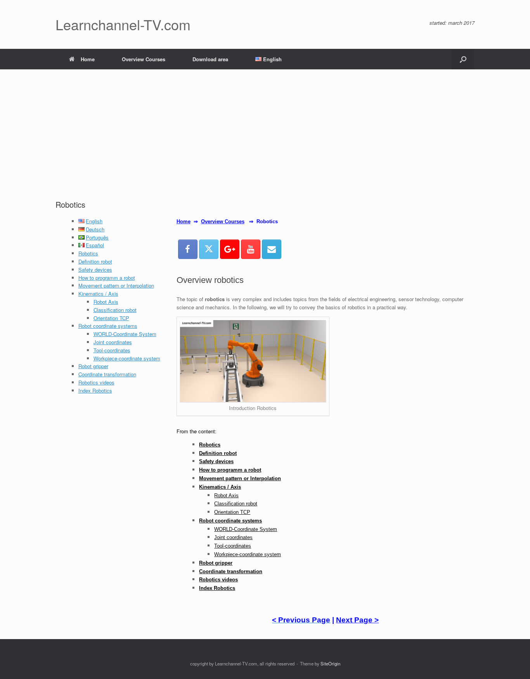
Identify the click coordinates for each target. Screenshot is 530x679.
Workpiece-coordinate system (127, 358)
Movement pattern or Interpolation (116, 285)
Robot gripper (93, 366)
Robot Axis (106, 301)
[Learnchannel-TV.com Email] (271, 249)
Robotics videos (96, 382)
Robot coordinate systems (107, 325)
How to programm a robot (106, 277)
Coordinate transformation (107, 374)
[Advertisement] (265, 141)
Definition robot (95, 261)
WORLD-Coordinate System (125, 334)
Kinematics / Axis (98, 293)
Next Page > (357, 620)
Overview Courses (143, 59)
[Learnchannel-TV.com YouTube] (250, 249)
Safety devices (95, 269)
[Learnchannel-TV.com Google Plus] (229, 249)
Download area (210, 59)
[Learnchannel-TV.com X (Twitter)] (208, 249)
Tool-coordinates (112, 350)
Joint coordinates (113, 342)
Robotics (88, 253)
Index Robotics (95, 390)
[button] (463, 59)
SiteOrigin (330, 663)
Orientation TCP (111, 318)
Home (88, 59)
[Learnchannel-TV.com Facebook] (187, 249)
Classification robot (115, 310)
